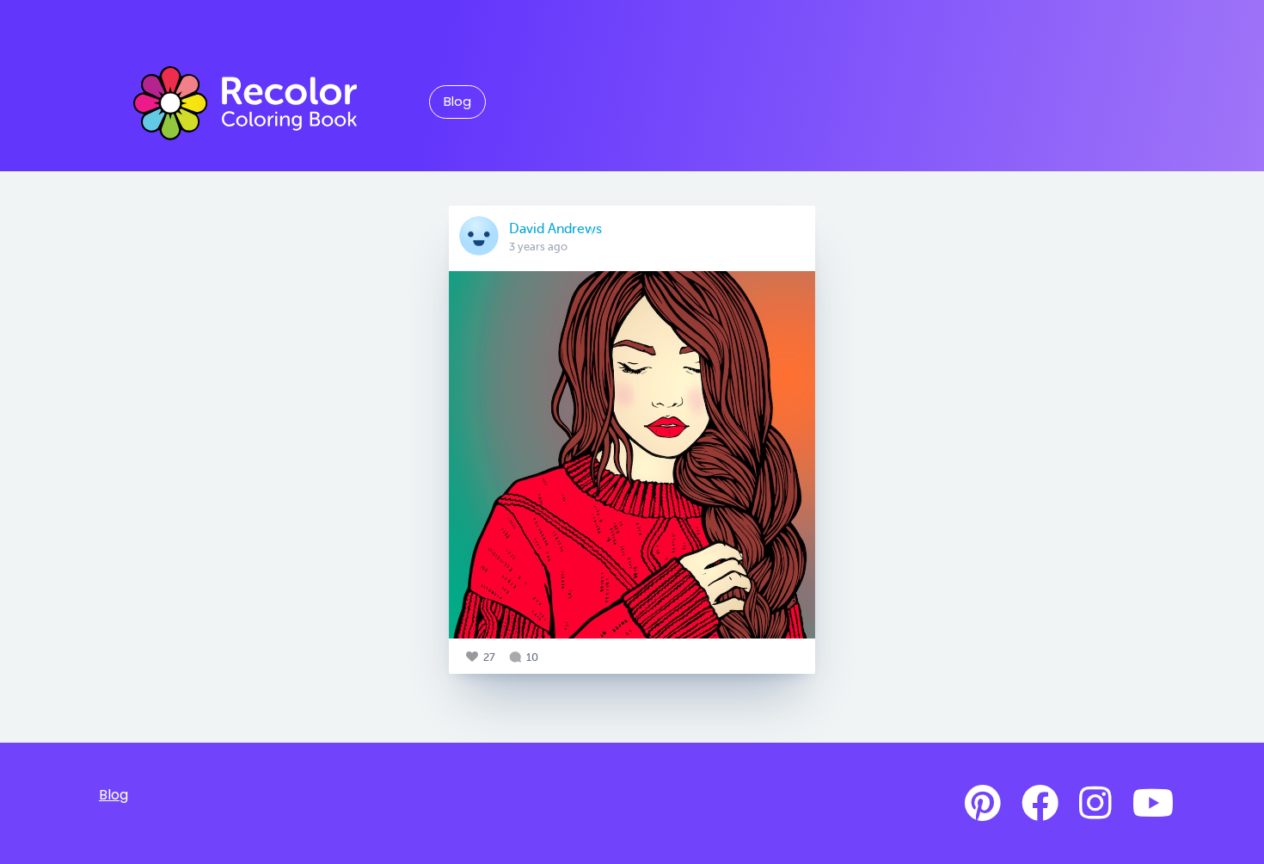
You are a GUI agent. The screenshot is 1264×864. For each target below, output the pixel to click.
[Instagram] (1095, 804)
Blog (457, 101)
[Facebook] (1040, 804)
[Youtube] (1153, 804)
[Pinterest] (983, 804)
